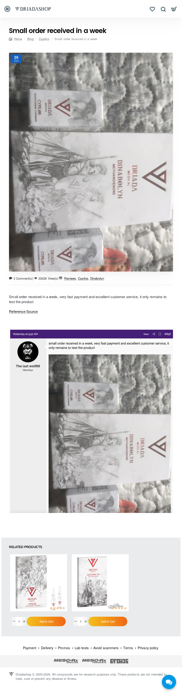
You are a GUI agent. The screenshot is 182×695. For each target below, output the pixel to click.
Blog (30, 39)
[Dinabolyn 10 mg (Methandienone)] (100, 582)
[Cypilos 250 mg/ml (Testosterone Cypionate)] (38, 582)
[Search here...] (163, 9)
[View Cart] (173, 9)
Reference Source (23, 311)
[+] (24, 621)
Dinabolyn (97, 278)
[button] (46, 621)
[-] (14, 621)
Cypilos (44, 39)
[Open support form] (169, 682)
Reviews (70, 278)
